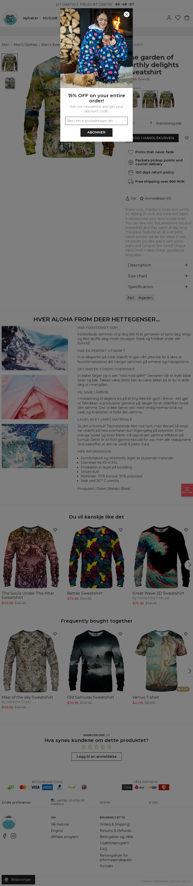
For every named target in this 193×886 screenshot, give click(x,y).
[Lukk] (126, 14)
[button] (96, 443)
